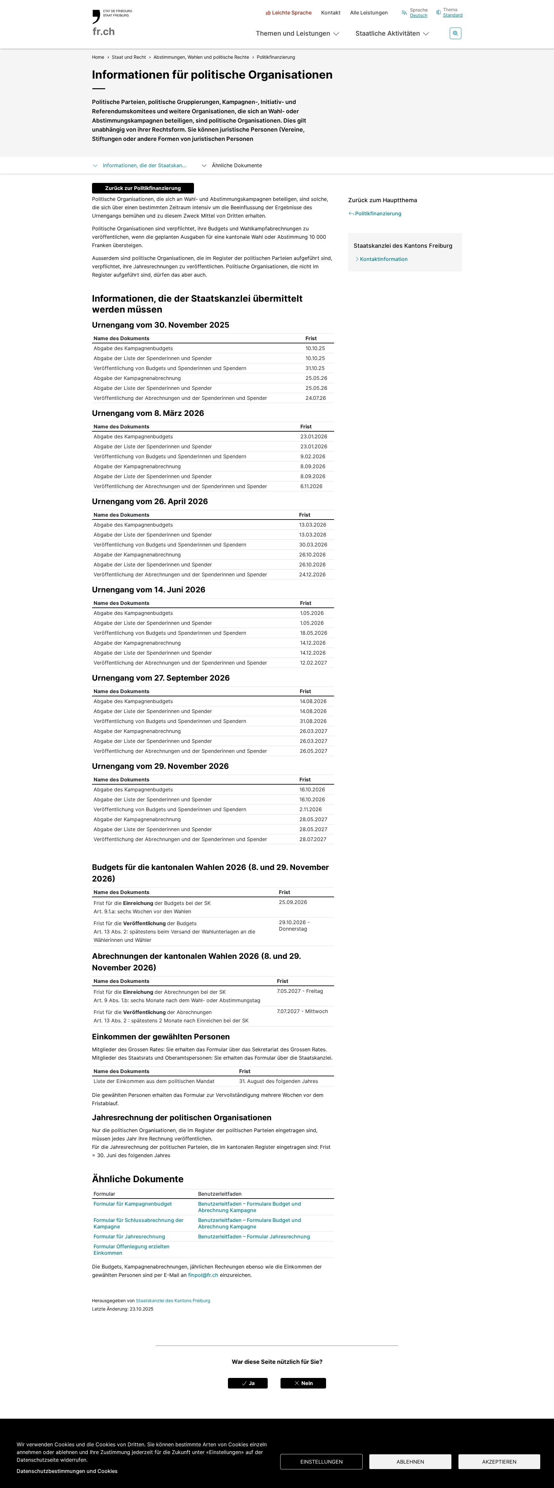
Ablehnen (410, 1461)
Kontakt (330, 13)
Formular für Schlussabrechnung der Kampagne (138, 1223)
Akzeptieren (499, 1461)
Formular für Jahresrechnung (129, 1236)
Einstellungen (321, 1461)
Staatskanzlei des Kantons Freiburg (173, 1300)
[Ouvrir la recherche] (455, 33)
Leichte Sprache (292, 13)
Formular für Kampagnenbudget (133, 1203)
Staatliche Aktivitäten (388, 33)
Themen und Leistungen (293, 33)
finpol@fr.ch (203, 1275)
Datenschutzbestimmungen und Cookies (67, 1471)
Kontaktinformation (384, 259)
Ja (251, 1383)
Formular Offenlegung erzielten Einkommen (132, 1249)
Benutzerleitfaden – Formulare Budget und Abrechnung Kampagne (249, 1206)
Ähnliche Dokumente (237, 165)
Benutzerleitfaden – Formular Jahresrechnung (254, 1236)
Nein (306, 1383)
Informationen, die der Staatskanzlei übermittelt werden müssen (145, 165)
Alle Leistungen (369, 13)
